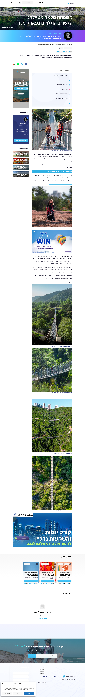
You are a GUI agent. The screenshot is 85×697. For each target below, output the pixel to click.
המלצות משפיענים (65, 44)
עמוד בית (70, 44)
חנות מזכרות (42, 673)
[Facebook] (26, 64)
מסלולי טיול (46, 2)
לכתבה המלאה (64, 580)
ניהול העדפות (7, 693)
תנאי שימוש (68, 679)
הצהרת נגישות (73, 679)
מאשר (29, 693)
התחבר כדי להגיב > (42, 618)
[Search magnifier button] (31, 3)
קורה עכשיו (57, 2)
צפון (61, 47)
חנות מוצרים (42, 671)
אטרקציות (62, 2)
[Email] (14, 64)
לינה (53, 2)
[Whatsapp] (18, 64)
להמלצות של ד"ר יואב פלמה (21, 140)
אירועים (67, 564)
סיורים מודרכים (42, 669)
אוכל (50, 2)
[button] (2, 683)
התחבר (14, 2)
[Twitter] (22, 64)
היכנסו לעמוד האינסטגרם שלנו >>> (50, 282)
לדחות (18, 693)
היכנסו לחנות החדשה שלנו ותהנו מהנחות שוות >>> (60, 184)
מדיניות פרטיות (64, 679)
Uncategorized (45, 564)
